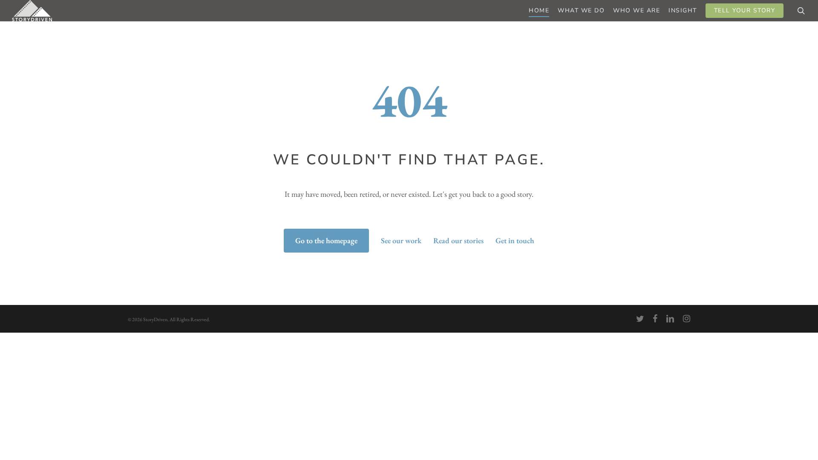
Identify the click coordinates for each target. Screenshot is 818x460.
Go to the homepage (326, 240)
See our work (401, 240)
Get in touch (514, 240)
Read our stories (458, 240)
